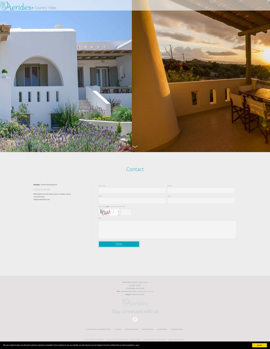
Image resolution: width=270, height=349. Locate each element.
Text (99, 218)
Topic (169, 196)
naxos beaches (132, 329)
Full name (101, 186)
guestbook (162, 329)
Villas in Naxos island (176, 340)
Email (100, 196)
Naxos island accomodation (94, 340)
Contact (34, 5)
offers (118, 329)
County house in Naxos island (116, 340)
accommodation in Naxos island (154, 340)
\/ (135, 146)
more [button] (137, 345)
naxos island (177, 329)
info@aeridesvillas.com (145, 291)
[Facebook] (135, 319)
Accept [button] (259, 345)
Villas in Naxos (135, 340)
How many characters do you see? (111, 206)
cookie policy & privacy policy (99, 329)
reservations (148, 329)
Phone (169, 186)
